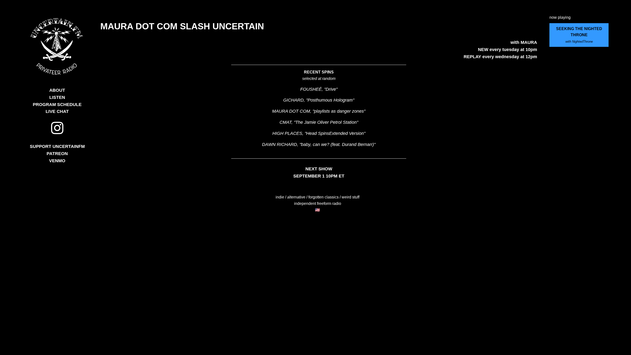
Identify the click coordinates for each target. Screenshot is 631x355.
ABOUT (57, 90)
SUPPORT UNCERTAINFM (57, 146)
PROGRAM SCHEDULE (57, 104)
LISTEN (57, 97)
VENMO (57, 160)
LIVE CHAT (57, 111)
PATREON (57, 153)
